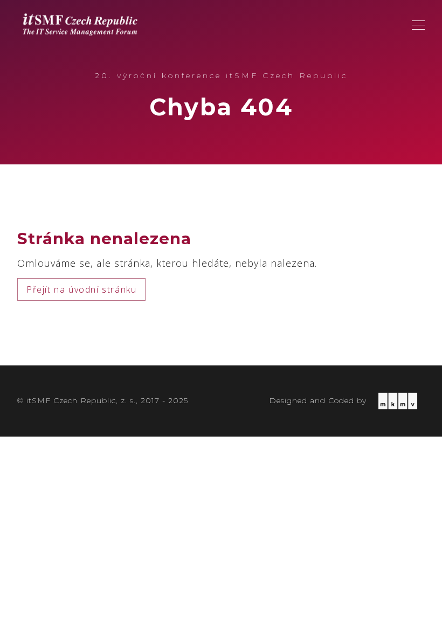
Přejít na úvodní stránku (81, 289)
